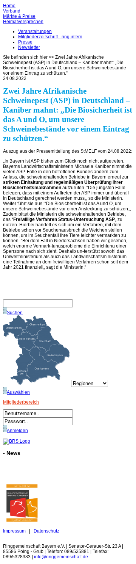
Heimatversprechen (23, 21)
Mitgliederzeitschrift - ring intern (50, 36)
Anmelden (17, 430)
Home (9, 5)
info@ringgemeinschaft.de (61, 556)
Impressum (14, 531)
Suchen (15, 312)
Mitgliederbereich (21, 402)
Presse (25, 42)
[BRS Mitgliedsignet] (22, 520)
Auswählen (18, 392)
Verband (11, 11)
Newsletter (29, 47)
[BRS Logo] (16, 441)
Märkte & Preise (19, 16)
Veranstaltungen (35, 31)
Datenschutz (46, 531)
